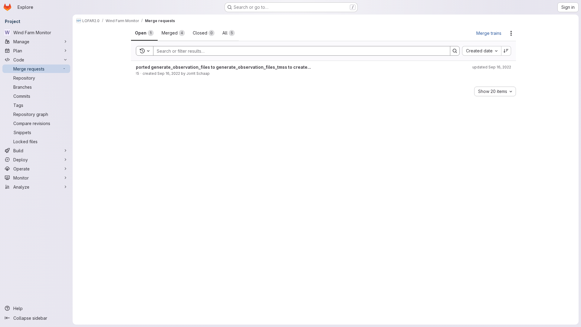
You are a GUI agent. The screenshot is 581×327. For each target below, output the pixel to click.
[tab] (144, 33)
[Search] (455, 51)
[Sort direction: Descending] (506, 51)
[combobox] (481, 51)
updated (491, 67)
